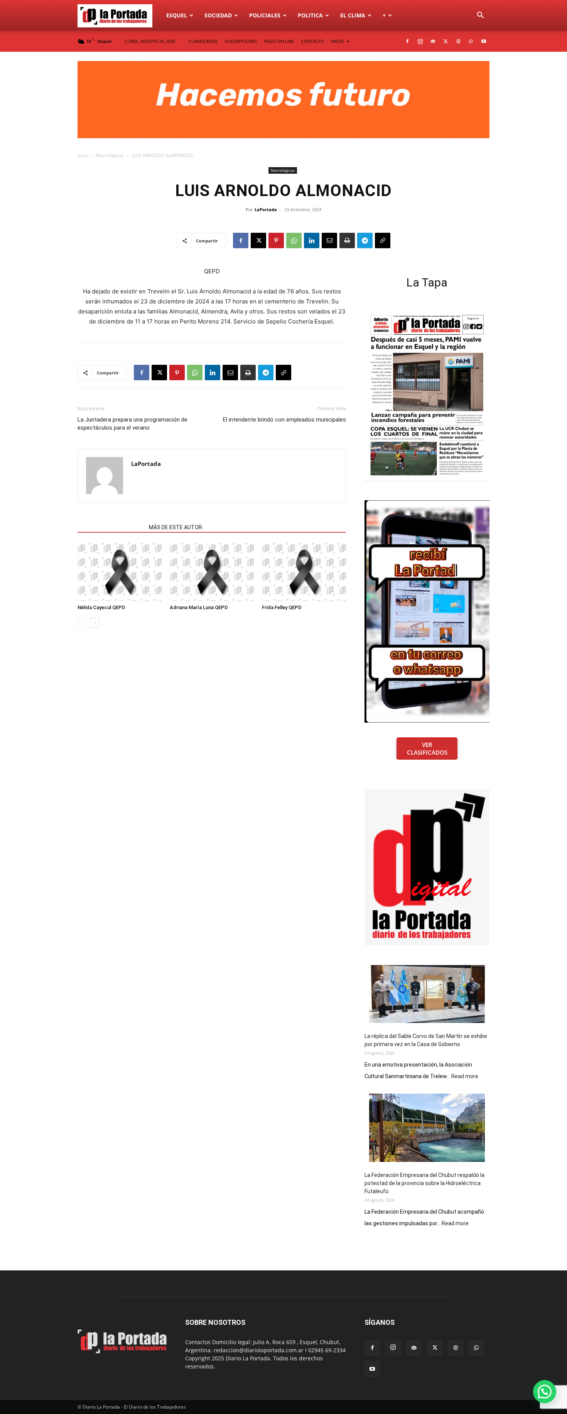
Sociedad (218, 15)
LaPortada (266, 209)
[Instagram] (420, 41)
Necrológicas (110, 155)
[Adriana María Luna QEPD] (212, 572)
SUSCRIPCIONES (241, 41)
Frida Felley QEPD (282, 607)
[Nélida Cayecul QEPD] (120, 572)
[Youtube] (483, 41)
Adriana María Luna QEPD (199, 607)
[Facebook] (407, 41)
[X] (445, 41)
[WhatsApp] (471, 41)
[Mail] (433, 41)
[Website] (458, 41)
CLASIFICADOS (203, 41)
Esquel (176, 15)
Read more (464, 1076)
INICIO (337, 41)
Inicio (83, 155)
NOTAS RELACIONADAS (111, 527)
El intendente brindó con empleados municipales (284, 419)
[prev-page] (82, 623)
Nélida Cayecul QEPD (101, 607)
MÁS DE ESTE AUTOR (175, 527)
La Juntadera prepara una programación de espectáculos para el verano (132, 423)
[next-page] (95, 623)
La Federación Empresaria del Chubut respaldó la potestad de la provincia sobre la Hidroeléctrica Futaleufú (424, 1183)
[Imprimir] (347, 240)
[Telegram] (365, 240)
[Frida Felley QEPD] (304, 572)
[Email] (329, 240)
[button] (480, 16)
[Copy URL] (382, 240)
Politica (310, 15)
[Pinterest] (276, 240)
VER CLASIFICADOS (427, 748)
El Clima (352, 15)
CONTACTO (312, 41)
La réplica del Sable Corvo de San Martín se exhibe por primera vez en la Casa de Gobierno (425, 1040)
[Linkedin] (311, 240)
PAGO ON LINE (279, 41)
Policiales (264, 15)
